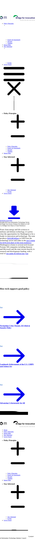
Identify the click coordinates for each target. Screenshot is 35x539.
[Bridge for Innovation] (17, 427)
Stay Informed (11, 190)
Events (9, 63)
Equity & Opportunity (13, 40)
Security (9, 41)
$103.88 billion (13, 238)
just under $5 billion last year (17, 253)
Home (5, 430)
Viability (10, 43)
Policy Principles (12, 146)
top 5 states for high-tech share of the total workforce (17, 241)
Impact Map (7, 45)
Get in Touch (7, 64)
